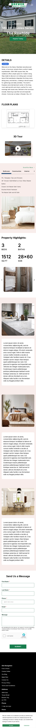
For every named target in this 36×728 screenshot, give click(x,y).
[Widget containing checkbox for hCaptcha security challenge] (14, 636)
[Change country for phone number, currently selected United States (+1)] (4, 602)
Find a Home (5, 668)
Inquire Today (18, 39)
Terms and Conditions (8, 685)
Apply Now (5, 677)
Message (4, 614)
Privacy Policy (6, 683)
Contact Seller (6, 671)
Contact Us (5, 680)
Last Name (6, 590)
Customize (26, 725)
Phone (4, 598)
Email (4, 607)
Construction (16, 171)
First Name (6, 581)
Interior (26, 171)
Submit (18, 646)
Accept (11, 725)
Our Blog (4, 674)
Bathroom (6, 171)
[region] (18, 720)
